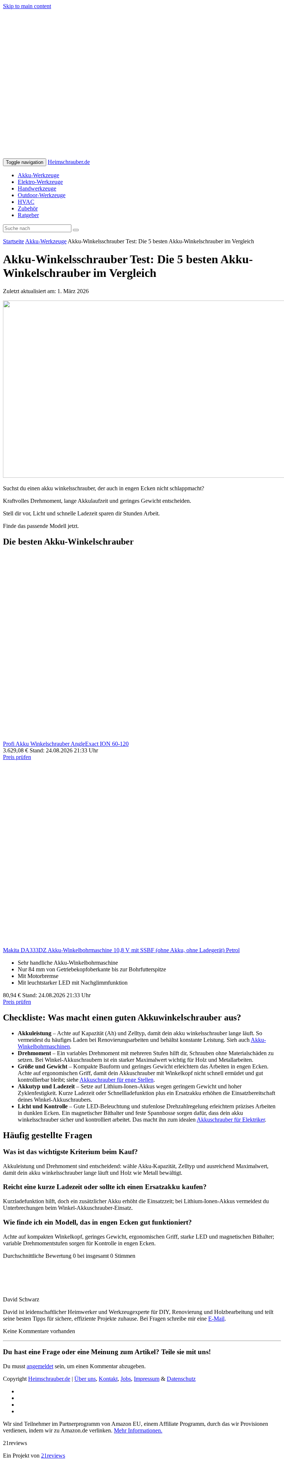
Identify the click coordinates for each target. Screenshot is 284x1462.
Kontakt (108, 1379)
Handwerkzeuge (37, 188)
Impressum (146, 1379)
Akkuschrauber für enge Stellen (116, 1080)
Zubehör (28, 208)
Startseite (13, 241)
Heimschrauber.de (69, 162)
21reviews (53, 1455)
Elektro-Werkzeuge (40, 182)
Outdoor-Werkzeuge (41, 195)
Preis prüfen (17, 757)
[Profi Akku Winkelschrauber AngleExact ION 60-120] (142, 737)
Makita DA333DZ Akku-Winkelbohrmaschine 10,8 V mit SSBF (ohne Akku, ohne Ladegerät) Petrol (121, 950)
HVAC (26, 202)
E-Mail (216, 1318)
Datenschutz (181, 1379)
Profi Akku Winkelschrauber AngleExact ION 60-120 (66, 744)
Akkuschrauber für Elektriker (231, 1119)
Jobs (126, 1379)
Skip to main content (27, 6)
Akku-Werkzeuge (38, 175)
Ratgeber (28, 215)
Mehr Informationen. (138, 1430)
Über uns (85, 1379)
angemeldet (40, 1366)
